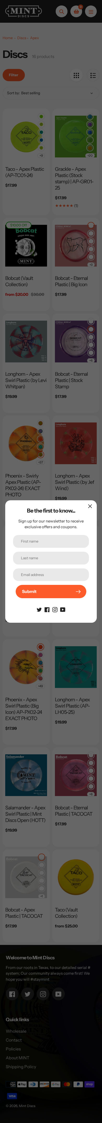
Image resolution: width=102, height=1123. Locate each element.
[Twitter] (39, 609)
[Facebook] (47, 609)
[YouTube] (62, 609)
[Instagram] (55, 609)
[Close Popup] (90, 506)
